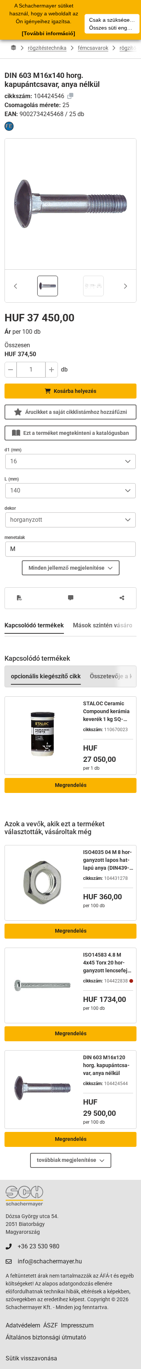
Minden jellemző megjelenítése (67, 568)
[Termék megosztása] (122, 598)
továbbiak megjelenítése (66, 1160)
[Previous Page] (15, 286)
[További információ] (48, 33)
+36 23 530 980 (38, 1246)
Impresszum (77, 1325)
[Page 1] (47, 286)
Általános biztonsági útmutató (46, 1337)
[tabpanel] (70, 719)
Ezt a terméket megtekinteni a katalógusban (76, 433)
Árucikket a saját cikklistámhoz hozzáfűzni (76, 412)
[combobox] (63, 461)
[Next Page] (126, 286)
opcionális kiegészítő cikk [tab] (46, 676)
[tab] (47, 286)
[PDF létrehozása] (19, 598)
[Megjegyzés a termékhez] (70, 598)
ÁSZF (50, 1325)
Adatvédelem (23, 1325)
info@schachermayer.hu (50, 1261)
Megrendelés (70, 785)
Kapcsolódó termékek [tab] (34, 625)
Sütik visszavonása (31, 1358)
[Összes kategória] (14, 48)
